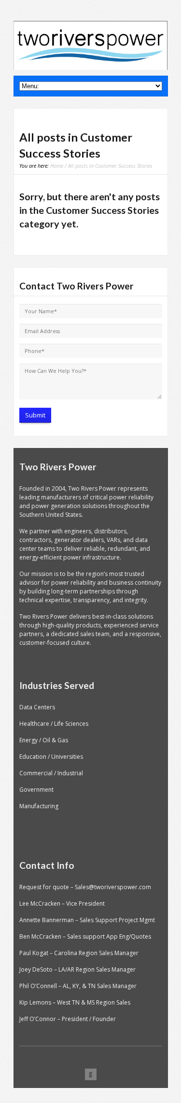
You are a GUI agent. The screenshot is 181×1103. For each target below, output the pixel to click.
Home (56, 165)
